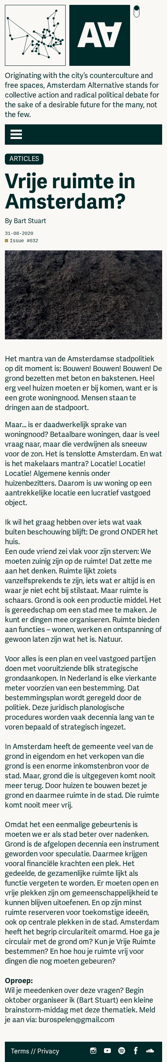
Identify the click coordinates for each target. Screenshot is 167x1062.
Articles (24, 159)
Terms (20, 1051)
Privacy (48, 1051)
